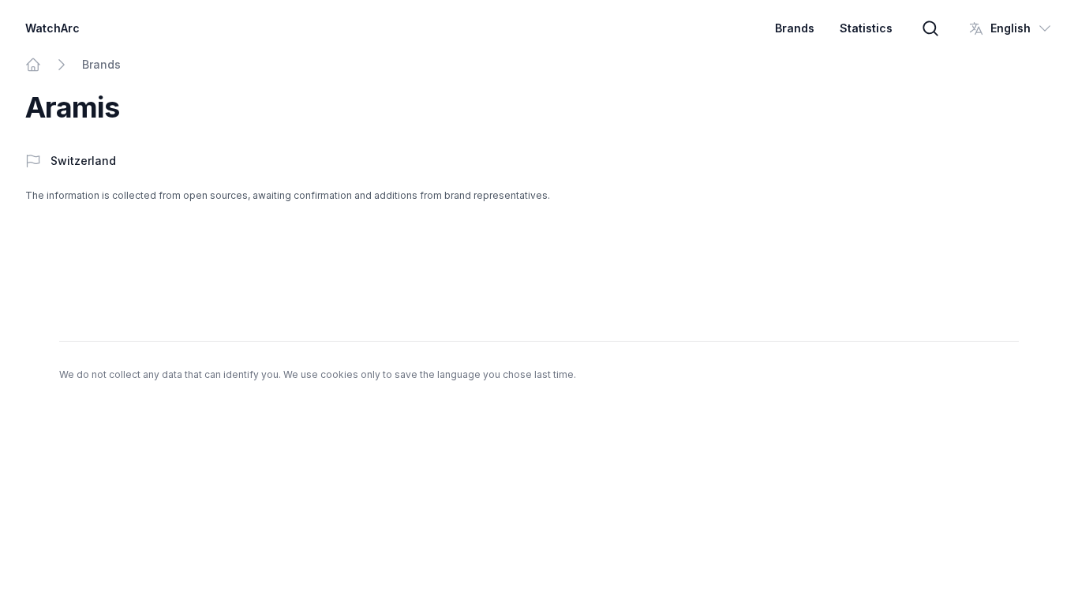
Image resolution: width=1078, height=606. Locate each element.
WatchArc (52, 28)
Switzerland (83, 160)
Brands (794, 28)
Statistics (866, 28)
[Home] (33, 65)
